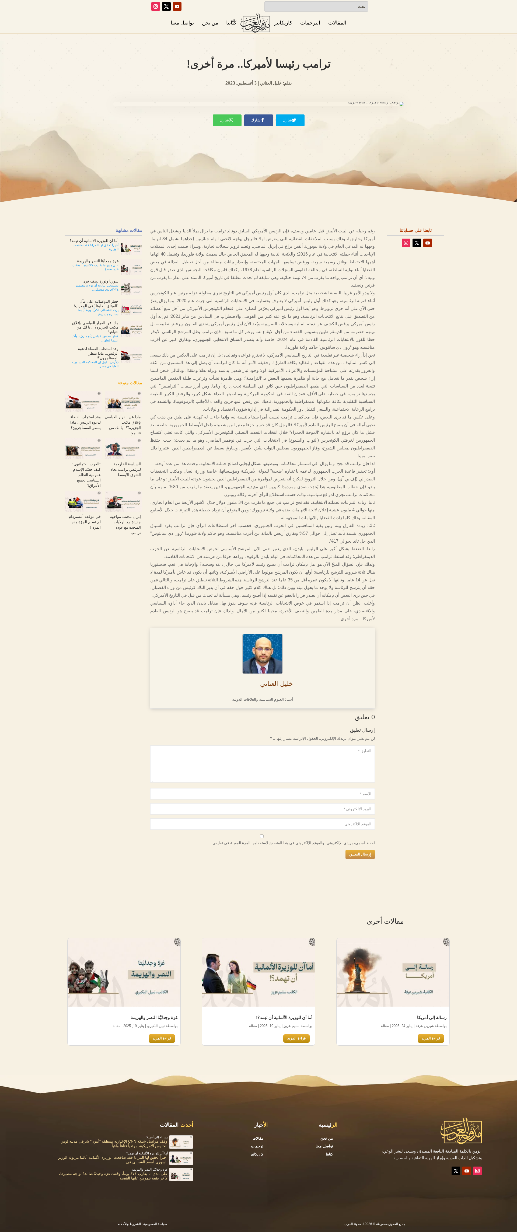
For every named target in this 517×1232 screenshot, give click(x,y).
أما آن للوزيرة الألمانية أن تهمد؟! (284, 1017)
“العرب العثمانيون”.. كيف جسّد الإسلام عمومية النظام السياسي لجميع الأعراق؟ (85, 475)
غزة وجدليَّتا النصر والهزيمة (154, 1017)
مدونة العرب (352, 1224)
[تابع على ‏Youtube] (177, 6)
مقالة (385, 1026)
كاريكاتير (283, 23)
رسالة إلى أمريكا (432, 1017)
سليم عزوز (291, 1026)
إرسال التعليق (360, 854)
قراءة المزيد (431, 1038)
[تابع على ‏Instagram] (155, 6)
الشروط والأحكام (129, 1224)
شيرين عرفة (424, 1026)
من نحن (210, 23)
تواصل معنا (182, 23)
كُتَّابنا (231, 23)
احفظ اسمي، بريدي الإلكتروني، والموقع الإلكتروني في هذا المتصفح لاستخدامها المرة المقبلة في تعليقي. (293, 843)
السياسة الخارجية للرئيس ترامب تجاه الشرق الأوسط (125, 469)
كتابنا (329, 1154)
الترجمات (310, 23)
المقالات (337, 23)
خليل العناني (276, 683)
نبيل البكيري (156, 1026)
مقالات (258, 1138)
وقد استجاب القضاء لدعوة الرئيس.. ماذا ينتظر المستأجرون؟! (85, 422)
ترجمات (257, 1146)
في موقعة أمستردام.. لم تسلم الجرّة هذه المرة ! (84, 521)
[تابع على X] (166, 6)
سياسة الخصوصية (155, 1224)
